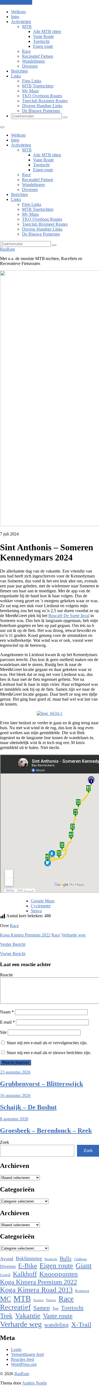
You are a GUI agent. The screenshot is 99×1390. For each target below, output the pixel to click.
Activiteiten (21, 21)
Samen (41, 1307)
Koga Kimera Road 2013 (36, 1290)
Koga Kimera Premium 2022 (25, 935)
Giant (84, 1266)
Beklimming (29, 1258)
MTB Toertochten (37, 86)
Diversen (30, 66)
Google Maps (42, 901)
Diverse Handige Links (42, 105)
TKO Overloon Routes (42, 95)
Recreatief (15, 1307)
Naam (7, 1012)
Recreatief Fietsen (37, 56)
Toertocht (41, 41)
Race (26, 51)
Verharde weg (73, 935)
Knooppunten (58, 1274)
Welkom (18, 11)
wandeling (56, 1325)
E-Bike (27, 1265)
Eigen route (43, 46)
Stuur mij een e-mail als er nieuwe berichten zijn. (49, 1052)
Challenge (80, 1259)
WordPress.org (24, 1364)
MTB (27, 26)
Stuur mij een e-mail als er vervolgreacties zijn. (47, 1042)
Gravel (5, 1275)
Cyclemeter (41, 905)
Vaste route (58, 1315)
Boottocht (51, 1259)
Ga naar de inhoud (16, 2)
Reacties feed (22, 1359)
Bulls (66, 1258)
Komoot (82, 1291)
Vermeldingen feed (27, 1354)
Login (16, 1349)
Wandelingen (33, 61)
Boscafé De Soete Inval (68, 615)
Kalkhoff (25, 1274)
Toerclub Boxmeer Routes (45, 100)
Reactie (6, 974)
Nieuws (51, 1300)
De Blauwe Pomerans (41, 110)
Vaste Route (43, 36)
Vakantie (27, 1316)
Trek (6, 1315)
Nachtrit (38, 1300)
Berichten (19, 71)
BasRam (7, 249)
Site (3, 1032)
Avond (6, 1258)
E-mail (7, 1022)
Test (55, 1308)
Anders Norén (34, 1383)
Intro (15, 16)
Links (16, 76)
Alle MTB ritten (47, 31)
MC (5, 1299)
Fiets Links (31, 81)
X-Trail (81, 1324)
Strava (36, 910)
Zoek (4, 1142)
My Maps (30, 91)
